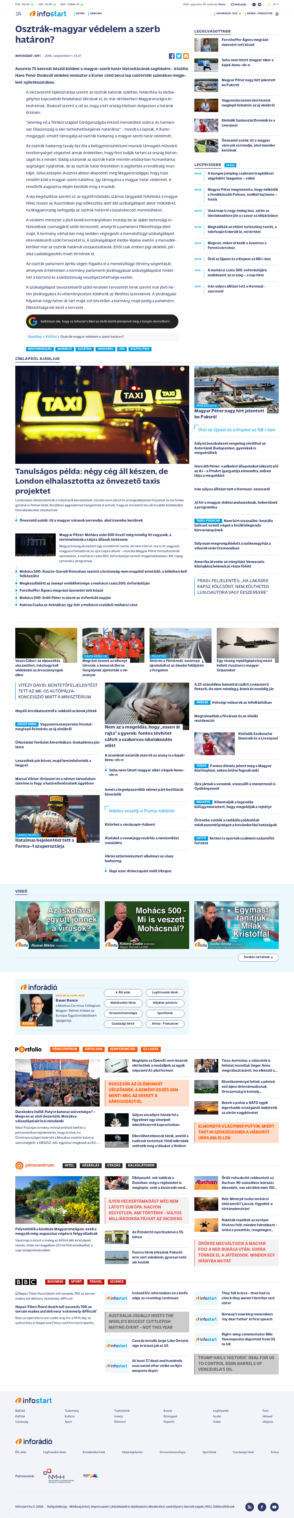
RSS (208, 1507)
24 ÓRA (230, 165)
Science (117, 1281)
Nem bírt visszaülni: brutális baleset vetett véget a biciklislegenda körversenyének (233, 525)
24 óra (80, 13)
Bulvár (168, 1411)
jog (122, 349)
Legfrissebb (221, 1411)
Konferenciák (122, 1049)
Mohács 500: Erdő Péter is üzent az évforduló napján (65, 598)
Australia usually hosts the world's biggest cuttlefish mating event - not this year (141, 1322)
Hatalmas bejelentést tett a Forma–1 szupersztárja (44, 843)
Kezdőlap (35, 337)
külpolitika (140, 349)
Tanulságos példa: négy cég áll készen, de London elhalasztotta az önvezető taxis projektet (91, 482)
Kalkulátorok (141, 1165)
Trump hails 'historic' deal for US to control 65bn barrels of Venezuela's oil (236, 1364)
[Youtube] (274, 1507)
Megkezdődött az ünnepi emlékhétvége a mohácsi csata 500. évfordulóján (85, 584)
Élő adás (124, 992)
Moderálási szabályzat (165, 1507)
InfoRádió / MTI (27, 56)
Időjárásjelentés (132, 1452)
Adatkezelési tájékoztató (129, 1507)
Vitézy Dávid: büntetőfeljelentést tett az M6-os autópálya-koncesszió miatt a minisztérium (57, 691)
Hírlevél (267, 1416)
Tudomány (72, 1411)
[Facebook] (262, 1507)
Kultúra (69, 1416)
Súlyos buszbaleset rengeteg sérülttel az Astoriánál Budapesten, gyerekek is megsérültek (230, 448)
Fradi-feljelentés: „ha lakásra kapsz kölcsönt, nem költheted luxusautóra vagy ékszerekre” (233, 587)
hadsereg (105, 349)
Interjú (118, 1416)
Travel (96, 1281)
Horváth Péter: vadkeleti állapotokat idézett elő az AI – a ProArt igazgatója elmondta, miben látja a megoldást (236, 471)
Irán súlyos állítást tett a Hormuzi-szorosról (232, 489)
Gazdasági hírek (243, 1452)
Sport (76, 1281)
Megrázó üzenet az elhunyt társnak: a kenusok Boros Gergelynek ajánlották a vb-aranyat (105, 668)
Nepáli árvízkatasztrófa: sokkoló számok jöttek (56, 711)
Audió (217, 1416)
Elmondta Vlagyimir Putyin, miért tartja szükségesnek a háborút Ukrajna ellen (236, 1132)
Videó (217, 1422)
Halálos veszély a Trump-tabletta (141, 811)
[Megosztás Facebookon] (172, 56)
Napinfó (169, 1422)
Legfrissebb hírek (54, 1452)
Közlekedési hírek (94, 1452)
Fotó (266, 1411)
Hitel (69, 1165)
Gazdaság (21, 1422)
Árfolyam (93, 1049)
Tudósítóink (122, 1411)
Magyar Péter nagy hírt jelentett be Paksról (229, 414)
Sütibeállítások (223, 1507)
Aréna (275, 1452)
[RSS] (249, 1507)
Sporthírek (209, 1452)
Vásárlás (90, 1165)
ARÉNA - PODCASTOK (259, 13)
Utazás (113, 1165)
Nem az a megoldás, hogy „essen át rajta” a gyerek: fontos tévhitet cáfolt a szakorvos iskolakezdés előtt (142, 736)
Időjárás (268, 1422)
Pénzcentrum (64, 1049)
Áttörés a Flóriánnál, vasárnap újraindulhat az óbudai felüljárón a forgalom (177, 665)
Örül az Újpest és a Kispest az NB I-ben (236, 430)
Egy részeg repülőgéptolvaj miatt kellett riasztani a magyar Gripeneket (244, 665)
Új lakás (151, 1049)
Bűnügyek (170, 1416)
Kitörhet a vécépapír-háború (130, 825)
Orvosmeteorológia (173, 1452)
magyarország (40, 349)
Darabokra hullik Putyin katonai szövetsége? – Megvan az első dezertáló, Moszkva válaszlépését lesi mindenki (55, 1116)
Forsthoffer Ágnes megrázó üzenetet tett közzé (61, 591)
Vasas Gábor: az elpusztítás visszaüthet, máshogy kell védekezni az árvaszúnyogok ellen (39, 668)
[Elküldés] (186, 56)
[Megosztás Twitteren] (179, 56)
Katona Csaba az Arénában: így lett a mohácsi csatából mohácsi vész (79, 605)
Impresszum (100, 1507)
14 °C (275, 4)
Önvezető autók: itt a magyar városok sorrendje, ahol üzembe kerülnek (81, 521)
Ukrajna (96, 13)
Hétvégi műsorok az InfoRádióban (242, 703)
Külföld (51, 337)
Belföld (20, 1411)
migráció (64, 349)
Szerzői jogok (193, 1507)
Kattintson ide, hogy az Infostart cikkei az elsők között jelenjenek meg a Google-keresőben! (105, 321)
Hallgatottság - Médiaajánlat (68, 1507)
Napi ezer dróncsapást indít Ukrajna (140, 871)
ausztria (85, 349)
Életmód (119, 1422)
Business (55, 1281)
